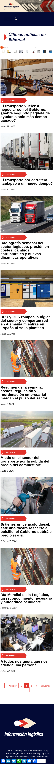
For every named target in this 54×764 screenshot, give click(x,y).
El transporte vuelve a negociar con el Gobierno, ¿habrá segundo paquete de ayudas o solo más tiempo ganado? (25, 113)
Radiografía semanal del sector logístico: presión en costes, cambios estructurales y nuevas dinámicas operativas (25, 250)
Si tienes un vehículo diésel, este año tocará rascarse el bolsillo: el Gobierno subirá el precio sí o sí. (27, 529)
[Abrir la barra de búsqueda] (16, 19)
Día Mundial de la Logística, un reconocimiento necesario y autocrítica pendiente (26, 598)
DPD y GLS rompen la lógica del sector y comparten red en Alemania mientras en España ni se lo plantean (26, 322)
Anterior (12, 686)
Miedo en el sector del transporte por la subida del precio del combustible (25, 461)
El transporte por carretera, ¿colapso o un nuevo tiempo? (27, 182)
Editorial (10, 100)
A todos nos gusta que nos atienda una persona (24, 663)
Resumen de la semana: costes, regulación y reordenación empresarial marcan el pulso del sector (24, 392)
